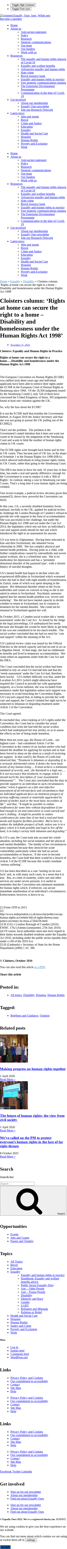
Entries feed (17, 1350)
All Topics (16, 1261)
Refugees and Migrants (34, 1308)
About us (15, 28)
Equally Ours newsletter (35, 106)
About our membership (34, 103)
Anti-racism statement (33, 32)
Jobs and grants (30, 116)
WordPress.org (19, 1357)
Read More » (7, 1079)
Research (26, 38)
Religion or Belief (31, 1312)
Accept (5, 1547)
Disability (28, 281)
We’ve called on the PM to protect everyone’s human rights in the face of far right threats (31, 1142)
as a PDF (39, 967)
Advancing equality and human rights (43, 69)
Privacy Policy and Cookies (26, 1377)
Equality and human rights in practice (43, 79)
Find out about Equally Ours (27, 1498)
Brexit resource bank (33, 76)
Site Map (15, 1388)
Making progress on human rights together (33, 1069)
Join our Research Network (37, 109)
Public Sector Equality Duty (37, 1285)
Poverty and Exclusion (34, 143)
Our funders (28, 49)
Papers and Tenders (21, 1241)
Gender (25, 1302)
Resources (16, 55)
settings (31, 1540)
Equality (26, 130)
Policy (24, 35)
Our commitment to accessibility (29, 1381)
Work (24, 147)
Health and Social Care (34, 133)
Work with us (29, 52)
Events (14, 1234)
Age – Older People (32, 1288)
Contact (15, 1384)
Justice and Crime (20, 1325)
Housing (26, 136)
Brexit (24, 120)
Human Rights (29, 140)
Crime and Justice (31, 123)
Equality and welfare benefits (38, 65)
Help (13, 1391)
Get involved (18, 99)
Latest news (17, 113)
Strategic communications (36, 42)
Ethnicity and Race (32, 1298)
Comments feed (19, 1354)
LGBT (25, 1305)
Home (14, 25)
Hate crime (27, 72)
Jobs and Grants (19, 1237)
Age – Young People (33, 1292)
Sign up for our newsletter (25, 1491)
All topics (16, 995)
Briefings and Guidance (24, 1015)
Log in (14, 1347)
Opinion (45, 1015)
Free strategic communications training (43, 82)
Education (27, 126)
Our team (26, 45)
